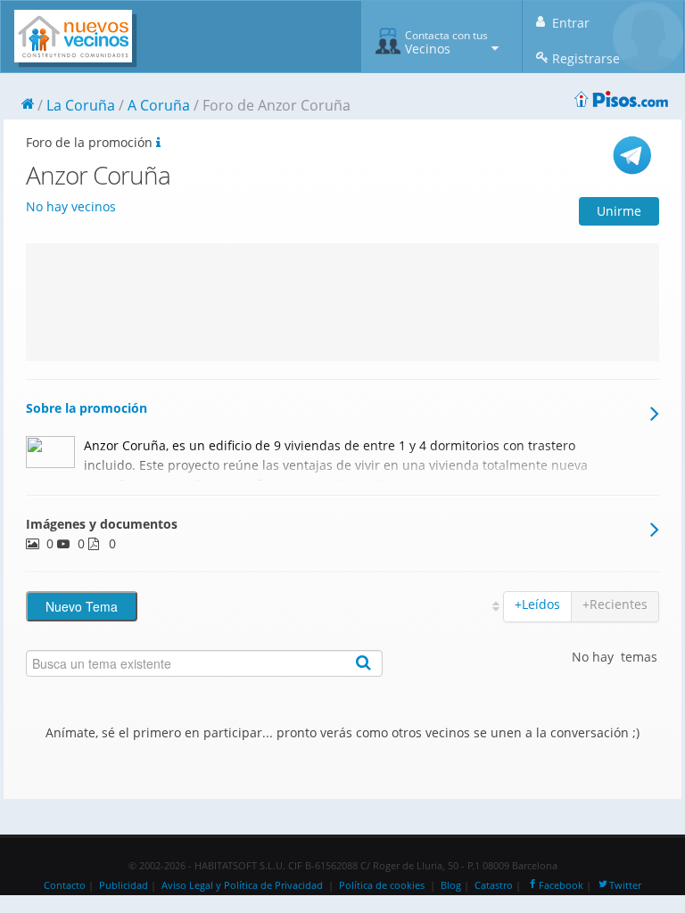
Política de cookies (382, 885)
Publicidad (123, 885)
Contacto (65, 885)
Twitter (625, 885)
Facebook (561, 885)
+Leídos (537, 604)
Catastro (494, 885)
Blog (451, 885)
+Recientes (615, 604)
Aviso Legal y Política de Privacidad (242, 885)
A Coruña (159, 105)
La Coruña (80, 105)
